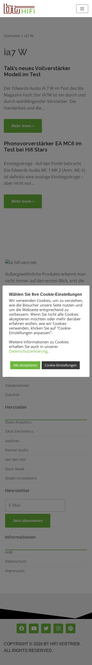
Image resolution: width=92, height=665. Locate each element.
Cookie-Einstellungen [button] (61, 365)
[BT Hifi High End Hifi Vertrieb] (19, 9)
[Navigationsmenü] (82, 8)
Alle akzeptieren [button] (25, 365)
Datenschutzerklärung (28, 351)
